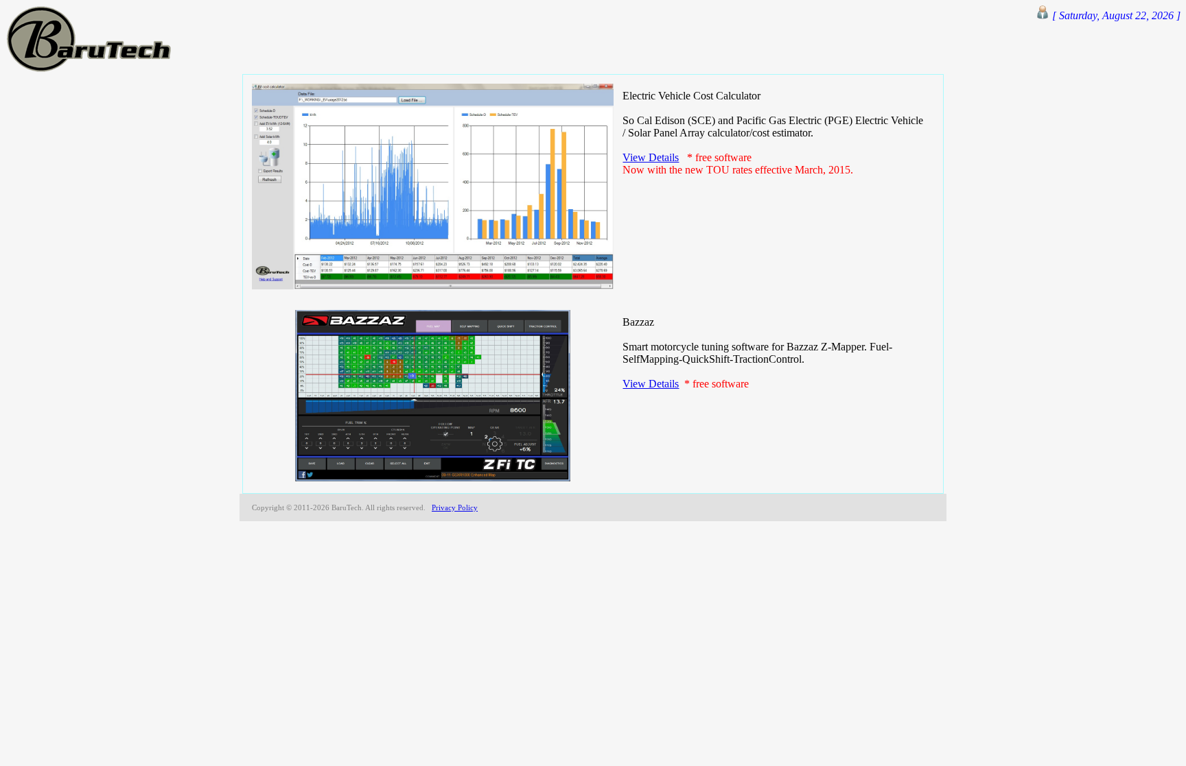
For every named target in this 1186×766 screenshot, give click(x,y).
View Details (651, 157)
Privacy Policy (455, 507)
